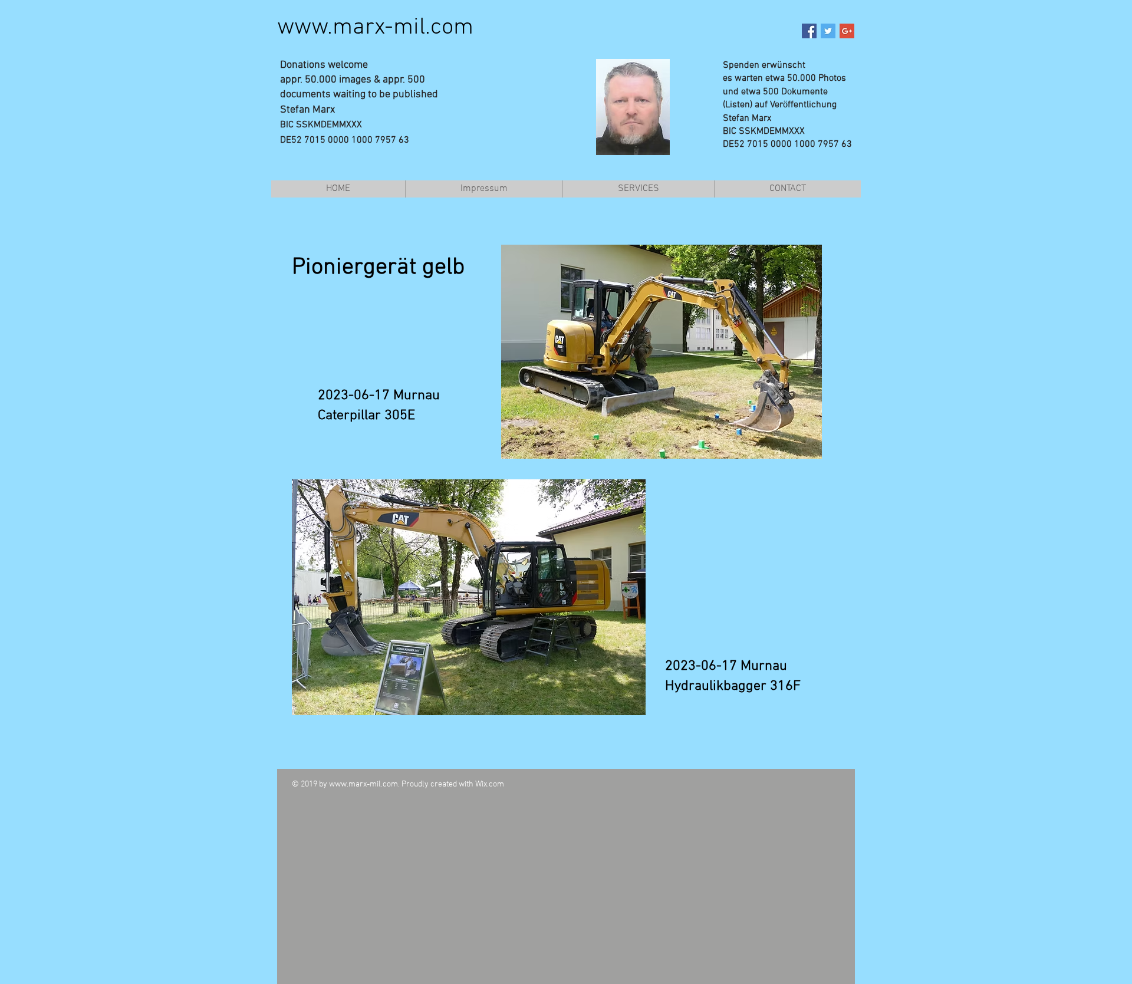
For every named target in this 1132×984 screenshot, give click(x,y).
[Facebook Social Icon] (809, 31)
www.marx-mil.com (375, 28)
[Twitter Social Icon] (828, 31)
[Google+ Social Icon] (847, 31)
